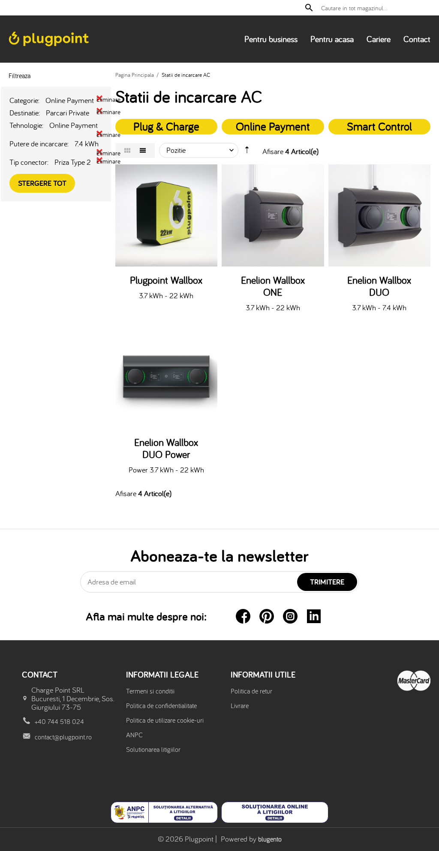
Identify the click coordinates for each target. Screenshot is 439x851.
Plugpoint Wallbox (166, 280)
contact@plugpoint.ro (63, 737)
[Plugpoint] (49, 39)
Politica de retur (251, 691)
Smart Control (379, 126)
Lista (142, 150)
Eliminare (99, 98)
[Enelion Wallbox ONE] (273, 215)
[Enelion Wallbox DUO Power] (166, 377)
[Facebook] (243, 616)
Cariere (379, 38)
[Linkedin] (313, 616)
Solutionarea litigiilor (153, 749)
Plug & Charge (166, 126)
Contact (416, 38)
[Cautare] (309, 7)
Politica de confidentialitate (161, 705)
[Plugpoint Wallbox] (166, 215)
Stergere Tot (42, 183)
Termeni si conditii (150, 691)
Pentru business (271, 38)
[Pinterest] (266, 616)
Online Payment (273, 126)
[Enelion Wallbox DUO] (379, 215)
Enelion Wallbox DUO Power (166, 448)
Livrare (240, 705)
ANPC (134, 734)
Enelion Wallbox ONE (273, 286)
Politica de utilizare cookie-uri (165, 720)
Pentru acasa (332, 38)
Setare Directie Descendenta (247, 152)
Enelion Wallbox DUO (379, 286)
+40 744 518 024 (59, 721)
